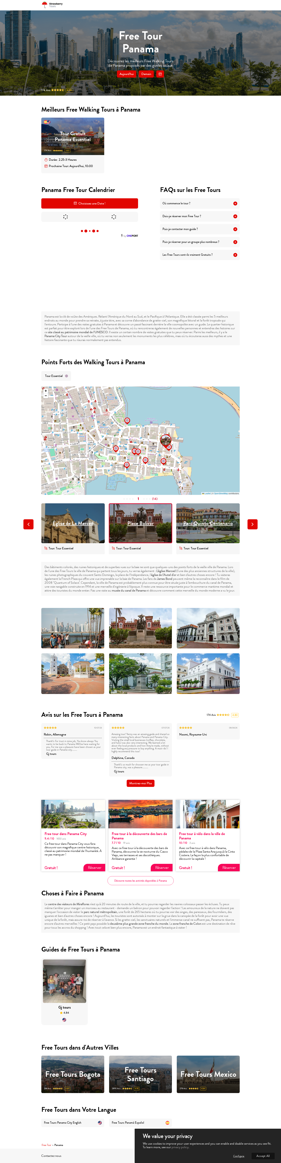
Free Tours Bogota (72, 1074)
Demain (146, 74)
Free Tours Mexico (208, 1074)
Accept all (263, 1156)
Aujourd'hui (127, 74)
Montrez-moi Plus (140, 783)
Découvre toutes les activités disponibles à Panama (140, 881)
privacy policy (180, 1147)
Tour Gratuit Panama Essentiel (73, 136)
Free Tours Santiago (140, 1074)
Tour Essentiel (54, 376)
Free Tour (46, 1145)
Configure (238, 1156)
